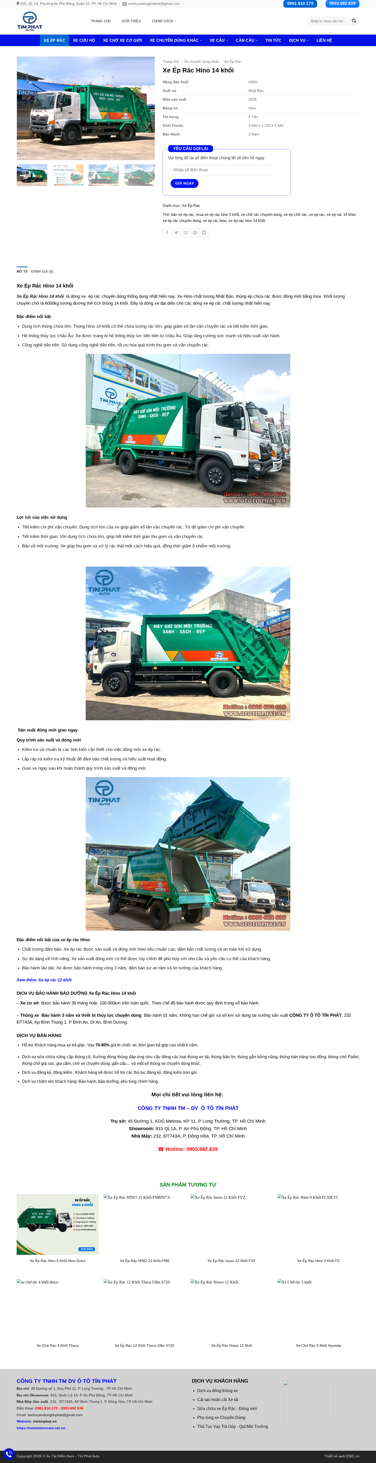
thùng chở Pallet (343, 1057)
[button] (23, 154)
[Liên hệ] (9, 1454)
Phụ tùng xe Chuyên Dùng (221, 1417)
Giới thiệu (131, 21)
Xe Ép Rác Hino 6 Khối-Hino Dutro (57, 1261)
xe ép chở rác (295, 214)
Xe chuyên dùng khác (174, 40)
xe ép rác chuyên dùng (182, 220)
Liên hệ (324, 40)
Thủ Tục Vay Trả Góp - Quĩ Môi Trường (232, 1426)
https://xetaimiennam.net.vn (41, 1428)
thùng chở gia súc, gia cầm (46, 1063)
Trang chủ (101, 21)
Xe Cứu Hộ (84, 40)
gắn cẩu (119, 1063)
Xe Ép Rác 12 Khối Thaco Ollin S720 (144, 1345)
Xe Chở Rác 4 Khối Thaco (58, 1345)
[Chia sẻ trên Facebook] (167, 233)
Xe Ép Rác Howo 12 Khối (231, 1345)
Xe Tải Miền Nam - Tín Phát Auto (72, 1456)
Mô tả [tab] (22, 271)
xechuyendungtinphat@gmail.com (55, 1415)
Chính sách (162, 21)
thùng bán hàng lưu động (303, 1057)
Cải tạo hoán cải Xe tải (217, 1399)
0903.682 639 (72, 1408)
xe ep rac (317, 214)
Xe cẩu (217, 40)
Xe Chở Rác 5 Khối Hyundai (318, 1345)
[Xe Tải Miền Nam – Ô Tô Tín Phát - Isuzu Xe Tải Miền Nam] (48, 21)
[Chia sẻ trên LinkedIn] (204, 233)
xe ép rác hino (214, 220)
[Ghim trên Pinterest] (195, 233)
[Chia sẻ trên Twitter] (176, 233)
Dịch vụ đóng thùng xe (217, 1390)
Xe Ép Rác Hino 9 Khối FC (318, 1261)
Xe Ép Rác (54, 40)
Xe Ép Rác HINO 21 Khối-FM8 (144, 1261)
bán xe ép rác (182, 214)
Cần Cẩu (245, 40)
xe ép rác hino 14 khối (246, 220)
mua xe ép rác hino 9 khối (217, 214)
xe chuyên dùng (175, 1063)
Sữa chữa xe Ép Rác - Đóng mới (227, 1408)
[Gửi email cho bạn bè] (186, 233)
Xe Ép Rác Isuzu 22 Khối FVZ (231, 1261)
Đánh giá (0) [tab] (42, 271)
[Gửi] (354, 21)
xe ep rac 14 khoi (341, 214)
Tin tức (273, 40)
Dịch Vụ (297, 40)
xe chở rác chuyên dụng (261, 214)
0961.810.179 (46, 1408)
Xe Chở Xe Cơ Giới (122, 40)
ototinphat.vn (45, 1421)
